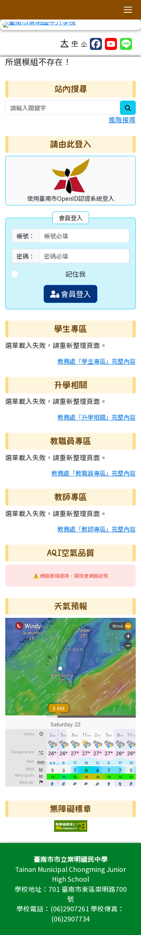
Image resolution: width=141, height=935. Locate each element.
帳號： (26, 235)
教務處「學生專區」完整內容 (97, 361)
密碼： (26, 255)
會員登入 (75, 293)
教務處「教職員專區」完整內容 (94, 472)
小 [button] (84, 43)
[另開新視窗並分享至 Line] (126, 44)
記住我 (75, 274)
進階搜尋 (122, 119)
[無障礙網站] (70, 825)
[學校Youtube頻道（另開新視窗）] (111, 44)
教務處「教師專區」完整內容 (97, 528)
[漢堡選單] (128, 10)
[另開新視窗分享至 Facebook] (96, 44)
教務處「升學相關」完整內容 (97, 417)
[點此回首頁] (70, 25)
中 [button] (74, 43)
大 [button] (64, 42)
